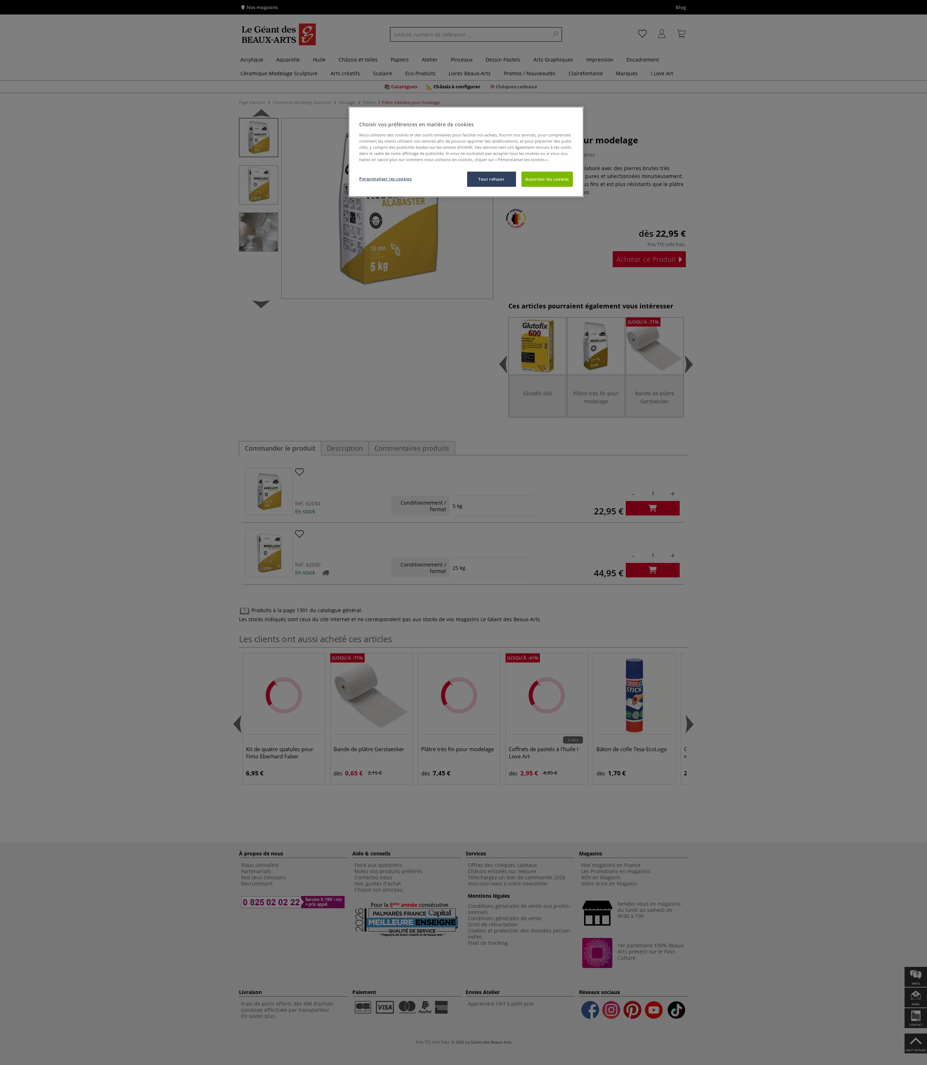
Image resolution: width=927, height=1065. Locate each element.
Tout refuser (491, 179)
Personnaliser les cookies (385, 178)
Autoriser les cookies (547, 179)
